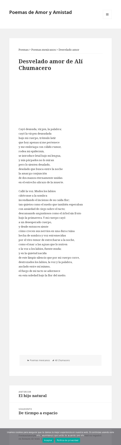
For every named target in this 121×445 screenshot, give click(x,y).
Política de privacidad (67, 440)
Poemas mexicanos (40, 360)
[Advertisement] (60, 100)
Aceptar (48, 440)
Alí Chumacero (62, 360)
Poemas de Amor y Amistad (40, 12)
